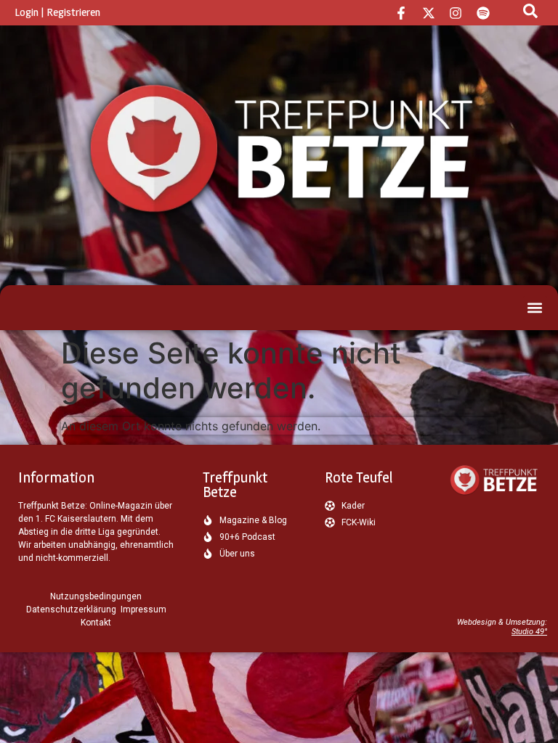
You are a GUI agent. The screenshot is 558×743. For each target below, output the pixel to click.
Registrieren (73, 12)
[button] (535, 308)
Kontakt (96, 622)
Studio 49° (529, 631)
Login (27, 12)
